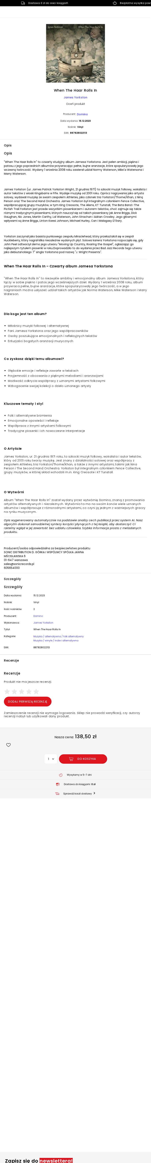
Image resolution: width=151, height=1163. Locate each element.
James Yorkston (75, 97)
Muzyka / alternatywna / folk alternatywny (58, 636)
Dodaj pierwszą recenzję (27, 702)
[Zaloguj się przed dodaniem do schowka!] (8, 744)
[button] (75, 54)
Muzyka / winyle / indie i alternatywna (55, 640)
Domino (82, 114)
